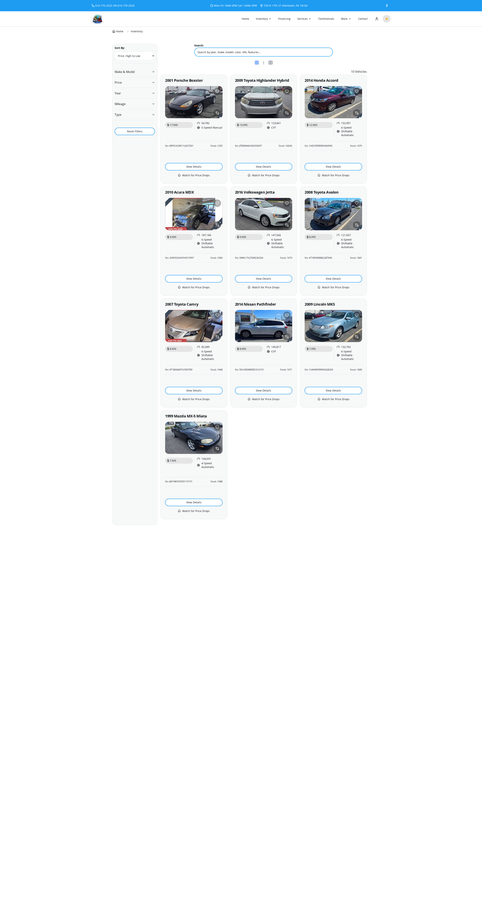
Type (118, 115)
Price (118, 82)
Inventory (262, 18)
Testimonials (326, 18)
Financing (284, 18)
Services (302, 18)
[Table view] (270, 62)
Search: (199, 45)
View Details (193, 166)
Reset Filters (135, 131)
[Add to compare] (217, 113)
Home (245, 18)
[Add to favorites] (217, 91)
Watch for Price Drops (196, 175)
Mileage (120, 104)
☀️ (386, 18)
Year (118, 93)
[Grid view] (257, 62)
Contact (363, 18)
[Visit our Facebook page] (386, 5)
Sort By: (120, 48)
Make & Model (125, 72)
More (344, 18)
